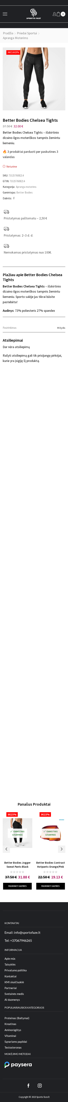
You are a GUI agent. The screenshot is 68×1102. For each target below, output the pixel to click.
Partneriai (11, 988)
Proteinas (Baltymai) (17, 1018)
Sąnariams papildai (16, 1041)
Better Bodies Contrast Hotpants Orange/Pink (50, 864)
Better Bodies (24, 192)
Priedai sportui (27, 33)
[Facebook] (13, 198)
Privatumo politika (16, 970)
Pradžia (8, 33)
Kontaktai (11, 976)
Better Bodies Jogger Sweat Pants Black (17, 864)
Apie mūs (10, 958)
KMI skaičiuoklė (14, 982)
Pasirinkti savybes (17, 886)
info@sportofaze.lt (27, 932)
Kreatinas (10, 1024)
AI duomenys (12, 999)
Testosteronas (13, 1047)
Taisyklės (10, 964)
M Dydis (61, 327)
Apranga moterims (15, 38)
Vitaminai (10, 1035)
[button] (6, 849)
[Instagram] (40, 1086)
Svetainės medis (14, 993)
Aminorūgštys (13, 1030)
